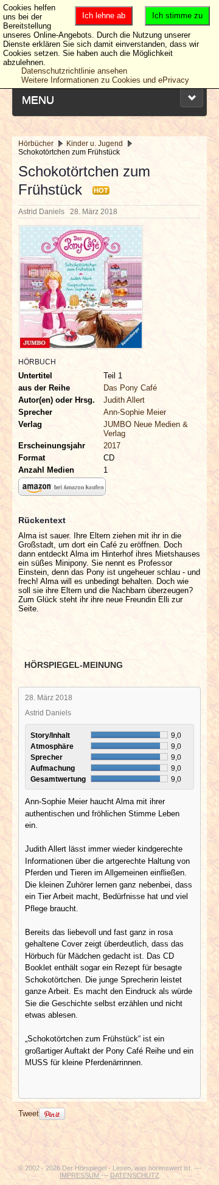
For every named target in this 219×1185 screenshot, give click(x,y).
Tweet (28, 1113)
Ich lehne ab (103, 15)
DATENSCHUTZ (134, 1175)
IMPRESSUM (80, 1175)
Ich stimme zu (177, 15)
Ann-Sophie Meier (134, 412)
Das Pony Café (130, 387)
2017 (111, 445)
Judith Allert (124, 400)
